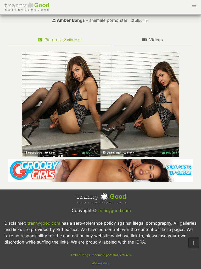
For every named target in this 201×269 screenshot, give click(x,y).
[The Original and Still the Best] (100, 180)
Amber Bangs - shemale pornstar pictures (100, 255)
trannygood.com (114, 210)
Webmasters (100, 263)
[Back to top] (193, 243)
